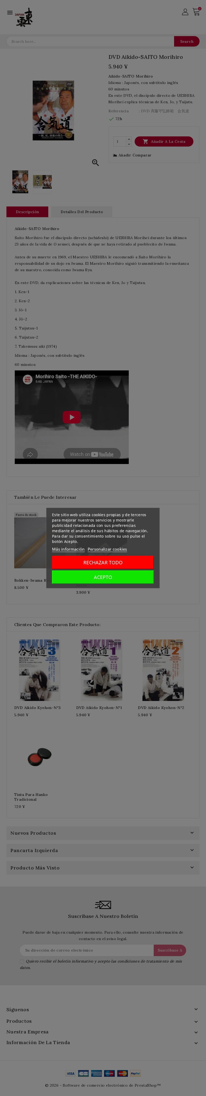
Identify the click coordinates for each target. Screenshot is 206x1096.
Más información (68, 549)
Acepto (103, 577)
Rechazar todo (103, 562)
